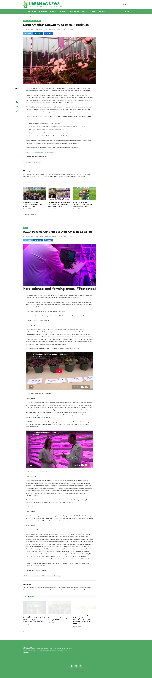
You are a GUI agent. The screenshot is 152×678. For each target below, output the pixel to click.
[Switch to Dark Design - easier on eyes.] (128, 11)
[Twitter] (17, 97)
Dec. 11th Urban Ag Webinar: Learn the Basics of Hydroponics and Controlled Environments (59, 204)
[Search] (125, 11)
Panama (50, 576)
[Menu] (24, 11)
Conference (27, 576)
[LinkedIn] (17, 102)
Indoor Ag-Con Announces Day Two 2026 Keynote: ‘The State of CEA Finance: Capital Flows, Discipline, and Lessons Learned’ (34, 619)
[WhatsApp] (17, 111)
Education (93, 11)
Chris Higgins (29, 29)
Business (53, 11)
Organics (102, 11)
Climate (84, 11)
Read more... (33, 653)
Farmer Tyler (36, 576)
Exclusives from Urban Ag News (32, 20)
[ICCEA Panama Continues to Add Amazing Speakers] (59, 267)
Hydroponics (27, 162)
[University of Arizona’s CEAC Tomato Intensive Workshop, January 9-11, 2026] (34, 193)
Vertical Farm (43, 11)
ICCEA (43, 576)
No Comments (62, 29)
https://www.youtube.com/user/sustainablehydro (40, 152)
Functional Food (74, 11)
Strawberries (36, 162)
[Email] (17, 106)
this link (64, 311)
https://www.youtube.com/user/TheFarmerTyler (77, 559)
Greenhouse (32, 11)
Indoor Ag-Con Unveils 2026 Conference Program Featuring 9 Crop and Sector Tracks (83, 204)
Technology (62, 11)
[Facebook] (17, 93)
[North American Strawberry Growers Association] (59, 60)
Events (25, 227)
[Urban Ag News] (44, 4)
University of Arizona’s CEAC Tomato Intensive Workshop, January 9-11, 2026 (32, 204)
